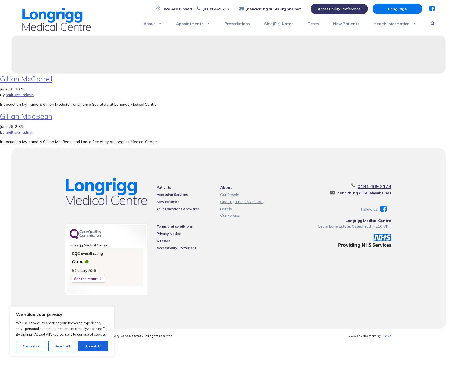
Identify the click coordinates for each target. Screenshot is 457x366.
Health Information (392, 23)
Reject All (62, 346)
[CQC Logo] (85, 238)
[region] (62, 331)
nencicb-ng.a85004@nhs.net (364, 193)
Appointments (190, 23)
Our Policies (230, 215)
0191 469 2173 (374, 186)
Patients (164, 187)
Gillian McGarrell (26, 78)
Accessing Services (172, 194)
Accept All (93, 346)
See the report (86, 279)
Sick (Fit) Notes (278, 23)
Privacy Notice (169, 233)
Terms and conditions (175, 226)
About (149, 23)
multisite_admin (20, 94)
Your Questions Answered (178, 209)
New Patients (346, 23)
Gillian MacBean (26, 116)
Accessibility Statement (176, 248)
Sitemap (163, 241)
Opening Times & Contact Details (241, 202)
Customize (31, 346)
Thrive (386, 336)
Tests (313, 23)
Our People (229, 194)
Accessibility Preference (339, 8)
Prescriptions (237, 23)
